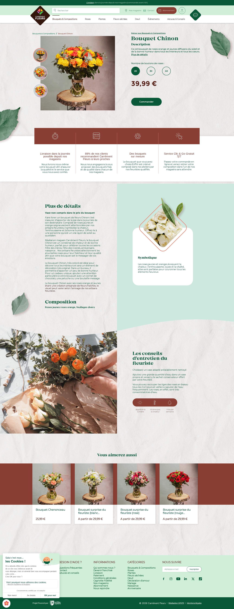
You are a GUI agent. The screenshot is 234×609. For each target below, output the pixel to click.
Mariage (132, 583)
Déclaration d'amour (139, 580)
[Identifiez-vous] (182, 10)
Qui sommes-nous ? (104, 568)
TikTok (200, 579)
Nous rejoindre (101, 588)
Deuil (130, 578)
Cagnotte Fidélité (102, 580)
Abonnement (169, 10)
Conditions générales (104, 578)
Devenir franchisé (102, 570)
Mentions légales (194, 603)
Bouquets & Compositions (142, 568)
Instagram (171, 579)
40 (166, 71)
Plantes (132, 573)
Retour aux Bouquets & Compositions (148, 33)
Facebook (163, 579)
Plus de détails (139, 54)
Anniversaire (134, 588)
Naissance (133, 586)
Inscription (194, 569)
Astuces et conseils (69, 573)
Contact (150, 10)
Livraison (90, 2)
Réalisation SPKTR (176, 603)
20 (135, 71)
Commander (146, 102)
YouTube (178, 579)
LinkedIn (185, 579)
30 (151, 71)
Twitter (193, 579)
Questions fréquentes (70, 568)
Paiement (98, 575)
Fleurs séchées (136, 575)
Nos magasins (135, 10)
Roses (131, 570)
